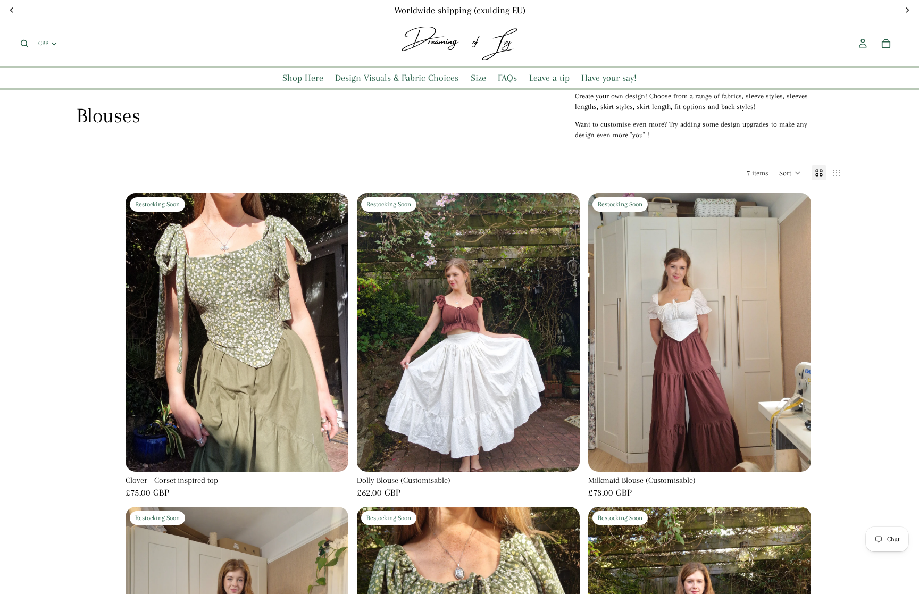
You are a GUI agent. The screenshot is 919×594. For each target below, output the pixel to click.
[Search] (24, 43)
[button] (790, 173)
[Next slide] (564, 332)
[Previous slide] (373, 332)
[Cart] (886, 43)
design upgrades (745, 124)
